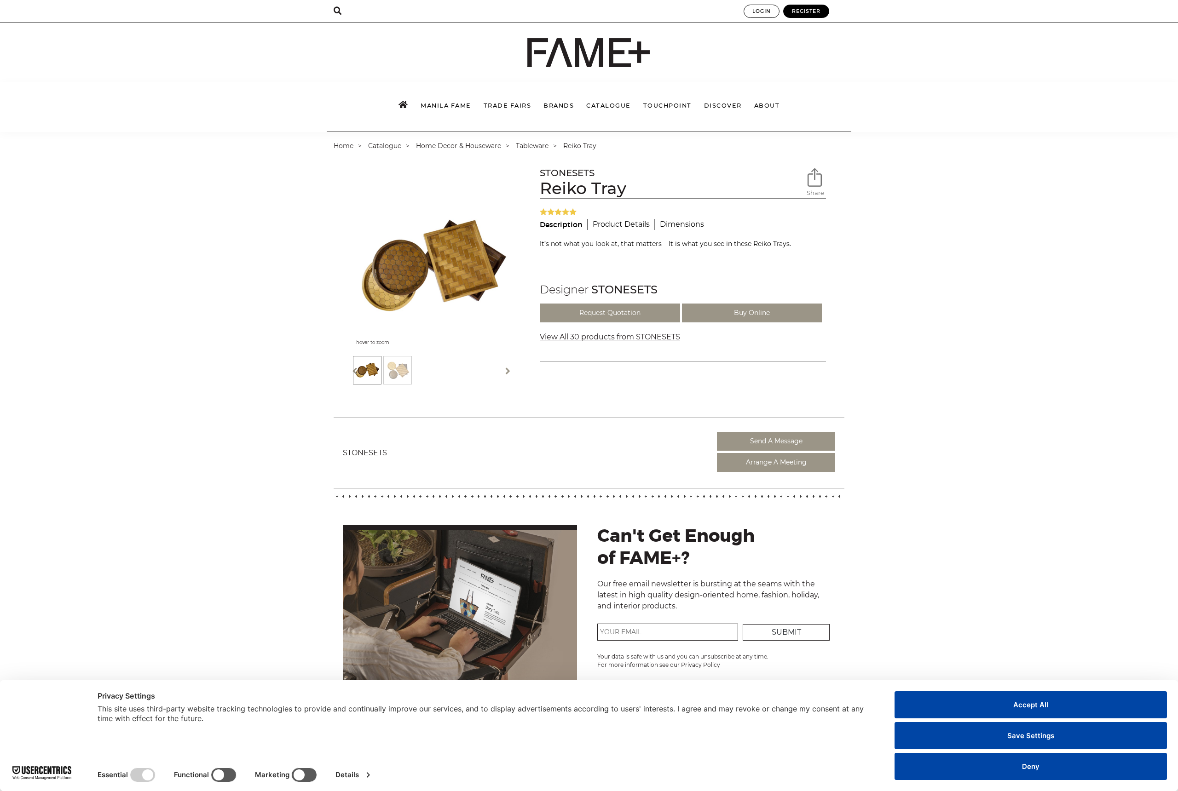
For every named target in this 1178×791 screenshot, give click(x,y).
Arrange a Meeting (776, 462)
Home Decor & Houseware (458, 146)
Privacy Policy (700, 664)
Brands (558, 105)
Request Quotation (610, 313)
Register (806, 11)
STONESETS (567, 172)
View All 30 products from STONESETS (610, 336)
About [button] (767, 105)
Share (815, 192)
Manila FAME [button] (446, 105)
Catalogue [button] (608, 105)
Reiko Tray (579, 146)
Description (561, 224)
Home (343, 146)
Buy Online (752, 313)
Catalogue (384, 146)
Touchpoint (667, 105)
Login (761, 11)
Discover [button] (723, 105)
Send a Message (776, 441)
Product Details (621, 224)
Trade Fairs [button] (507, 105)
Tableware (532, 146)
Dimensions (682, 224)
